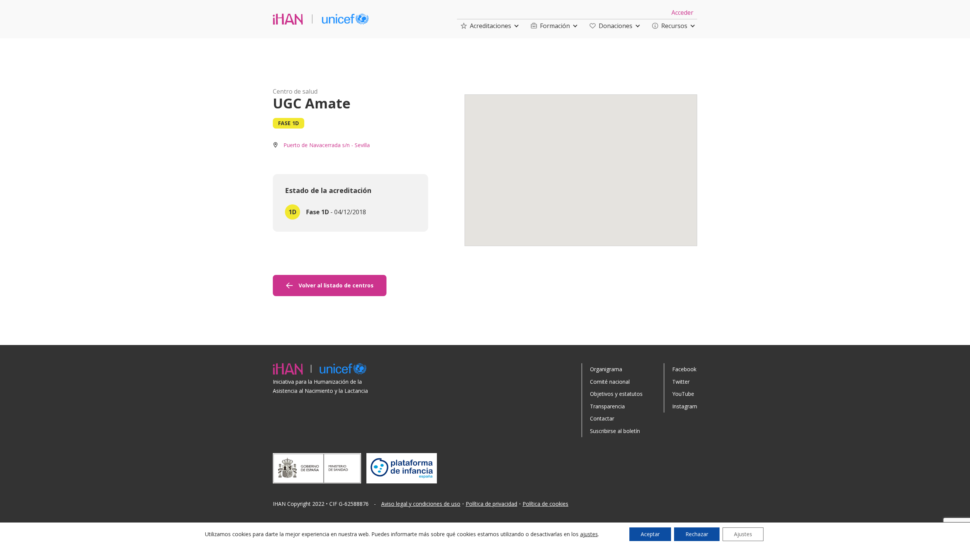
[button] (486, 25)
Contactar (602, 418)
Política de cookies (545, 503)
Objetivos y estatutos (616, 393)
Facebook (684, 369)
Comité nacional (610, 381)
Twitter (681, 381)
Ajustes (743, 534)
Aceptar (650, 534)
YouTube (683, 393)
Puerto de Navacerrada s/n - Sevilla (326, 145)
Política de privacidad (491, 503)
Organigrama (606, 369)
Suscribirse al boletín (615, 431)
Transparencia (607, 406)
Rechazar (696, 534)
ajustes (589, 534)
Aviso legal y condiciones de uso (420, 503)
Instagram (684, 406)
